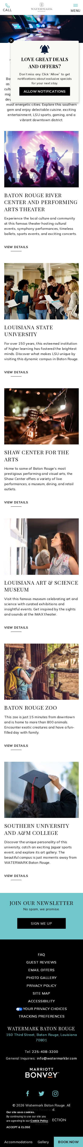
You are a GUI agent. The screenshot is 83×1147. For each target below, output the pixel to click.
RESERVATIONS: (7, 9)
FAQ (41, 954)
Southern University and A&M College (36, 829)
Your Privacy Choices (44, 1009)
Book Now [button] (68, 1142)
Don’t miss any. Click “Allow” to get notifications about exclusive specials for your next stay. (45, 78)
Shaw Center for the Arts (36, 456)
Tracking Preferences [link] (42, 1016)
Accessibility (41, 1001)
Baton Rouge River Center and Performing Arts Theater (40, 202)
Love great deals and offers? (44, 62)
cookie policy (39, 1120)
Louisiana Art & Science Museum (41, 586)
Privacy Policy (41, 985)
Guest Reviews (41, 962)
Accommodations (18, 1142)
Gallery (43, 1142)
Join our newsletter (42, 902)
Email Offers (41, 970)
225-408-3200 (7, 9)
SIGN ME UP (41, 923)
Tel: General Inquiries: (41, 1054)
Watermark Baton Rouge (41, 1028)
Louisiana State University (28, 331)
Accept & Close (18, 1127)
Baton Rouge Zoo (30, 707)
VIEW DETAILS (16, 249)
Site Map (41, 993)
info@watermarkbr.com (57, 1058)
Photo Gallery (41, 977)
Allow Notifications (45, 91)
